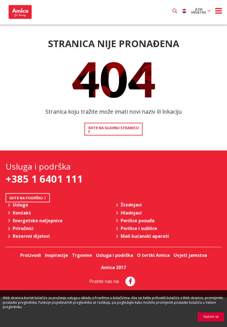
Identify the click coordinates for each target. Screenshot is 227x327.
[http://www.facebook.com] (130, 281)
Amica (19, 12)
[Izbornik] (218, 10)
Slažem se (211, 316)
